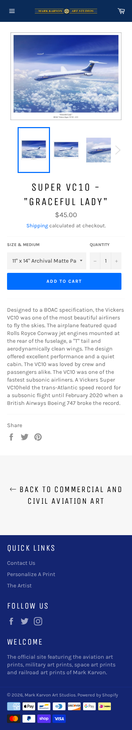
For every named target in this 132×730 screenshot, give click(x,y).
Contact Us (21, 563)
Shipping (37, 225)
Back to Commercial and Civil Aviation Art (69, 495)
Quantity (99, 244)
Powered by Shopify (97, 695)
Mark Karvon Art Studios (50, 695)
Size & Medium (23, 244)
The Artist (19, 585)
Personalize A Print (31, 574)
